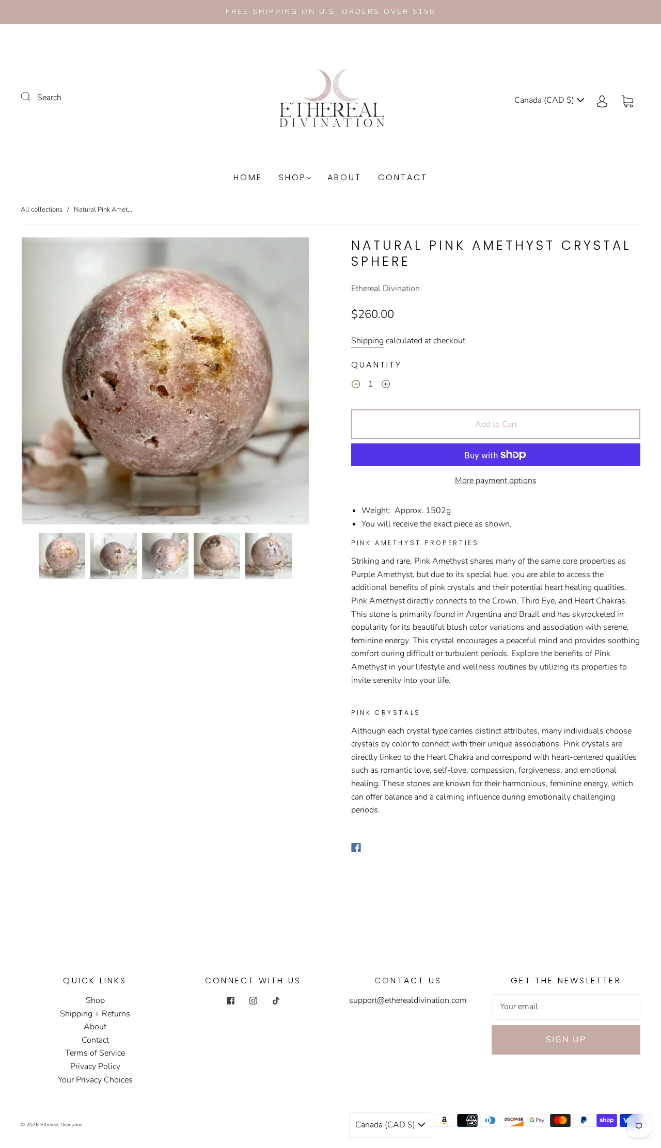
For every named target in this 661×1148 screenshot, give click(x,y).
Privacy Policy (95, 1066)
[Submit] (32, 96)
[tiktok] (275, 1000)
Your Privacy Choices (95, 1080)
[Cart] (627, 100)
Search (49, 97)
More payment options (496, 480)
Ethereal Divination (385, 288)
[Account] (602, 100)
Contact (403, 177)
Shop (292, 177)
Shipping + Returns (95, 1013)
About (344, 177)
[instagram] (253, 1000)
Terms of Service (95, 1053)
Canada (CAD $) (545, 100)
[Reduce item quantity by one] (355, 385)
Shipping (367, 340)
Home (247, 177)
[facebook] (230, 1000)
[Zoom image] (165, 383)
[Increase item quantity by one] (385, 385)
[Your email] (566, 1007)
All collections (41, 209)
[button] (50, 383)
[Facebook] (356, 847)
